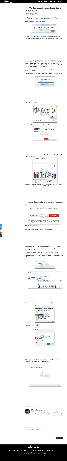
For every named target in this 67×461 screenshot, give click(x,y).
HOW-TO (40, 1)
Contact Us (56, 450)
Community (14, 450)
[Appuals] (8, 1)
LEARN (55, 1)
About (10, 450)
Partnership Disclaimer (49, 450)
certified (28, 14)
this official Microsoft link (32, 204)
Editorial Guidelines (40, 450)
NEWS (51, 1)
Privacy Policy (19, 450)
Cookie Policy (25, 450)
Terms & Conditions (32, 450)
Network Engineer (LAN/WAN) (35, 410)
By (25, 13)
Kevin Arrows (27, 13)
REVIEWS (46, 1)
